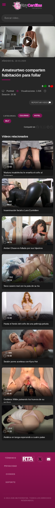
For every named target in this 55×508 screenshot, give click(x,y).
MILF (7, 121)
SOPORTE (10, 482)
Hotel (37, 115)
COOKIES (10, 474)
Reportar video (40, 102)
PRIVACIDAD (10, 466)
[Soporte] (48, 459)
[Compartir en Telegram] (48, 127)
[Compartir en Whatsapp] (44, 127)
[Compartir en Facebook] (37, 127)
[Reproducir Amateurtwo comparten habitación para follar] (27, 41)
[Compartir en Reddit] (51, 127)
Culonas (24, 115)
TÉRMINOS (10, 458)
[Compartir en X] (41, 127)
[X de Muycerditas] (40, 459)
